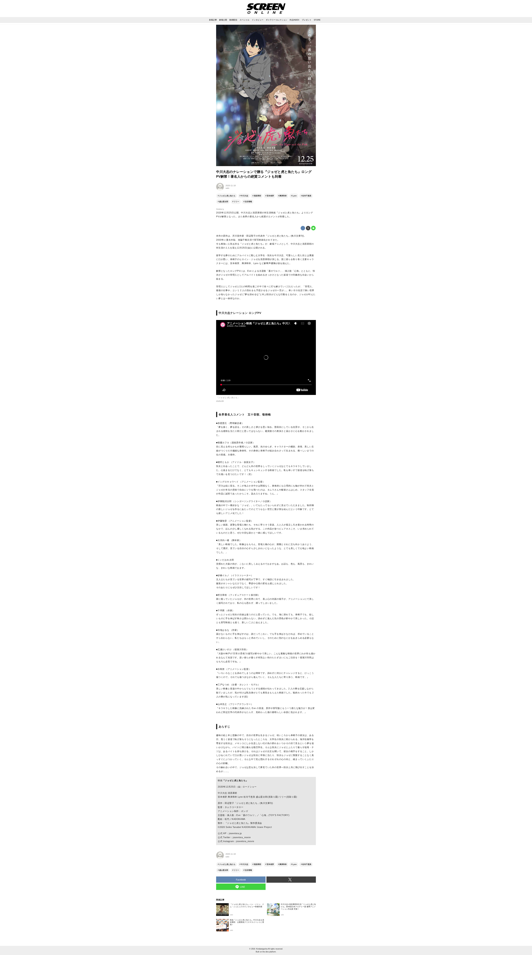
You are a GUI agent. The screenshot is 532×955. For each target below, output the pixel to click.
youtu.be (220, 401)
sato (227, 188)
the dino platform (269, 952)
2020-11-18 (231, 185)
